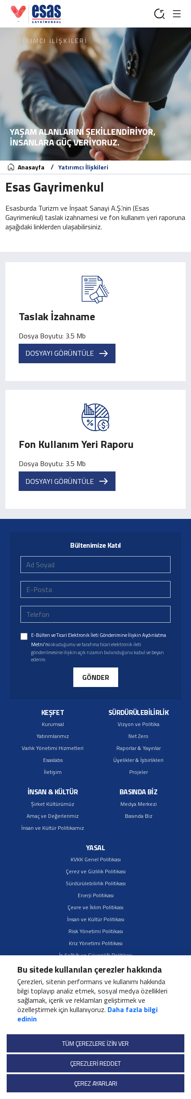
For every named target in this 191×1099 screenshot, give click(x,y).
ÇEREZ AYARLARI (95, 1083)
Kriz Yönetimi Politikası (96, 943)
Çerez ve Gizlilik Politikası (96, 871)
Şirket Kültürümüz (52, 804)
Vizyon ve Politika (138, 724)
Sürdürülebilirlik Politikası (96, 883)
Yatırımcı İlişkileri (83, 167)
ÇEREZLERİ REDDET (95, 1063)
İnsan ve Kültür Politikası (95, 919)
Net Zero (138, 736)
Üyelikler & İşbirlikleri (138, 760)
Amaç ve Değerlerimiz (53, 816)
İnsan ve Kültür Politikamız (52, 828)
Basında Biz (138, 816)
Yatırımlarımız (52, 736)
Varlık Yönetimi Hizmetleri (53, 748)
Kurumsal (53, 724)
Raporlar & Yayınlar (138, 748)
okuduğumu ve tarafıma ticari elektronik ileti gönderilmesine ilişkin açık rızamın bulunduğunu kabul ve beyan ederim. (98, 647)
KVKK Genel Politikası (96, 859)
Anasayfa (30, 167)
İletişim (53, 772)
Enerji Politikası (96, 895)
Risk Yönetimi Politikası (95, 931)
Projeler (138, 772)
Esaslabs (53, 760)
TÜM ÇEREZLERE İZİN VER (95, 1043)
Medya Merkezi (138, 804)
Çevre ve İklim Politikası (95, 907)
